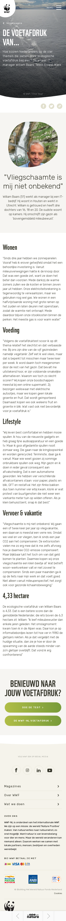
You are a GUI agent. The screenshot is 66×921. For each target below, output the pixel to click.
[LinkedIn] (38, 770)
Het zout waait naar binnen (17, 916)
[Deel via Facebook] (43, 106)
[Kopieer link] (59, 106)
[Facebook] (16, 770)
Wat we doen (14, 804)
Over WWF (12, 795)
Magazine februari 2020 (17, 23)
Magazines (12, 786)
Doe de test (31, 707)
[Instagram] (27, 770)
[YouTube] (49, 770)
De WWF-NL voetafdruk (31, 720)
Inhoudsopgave (33, 916)
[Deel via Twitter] (51, 106)
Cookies (58, 893)
